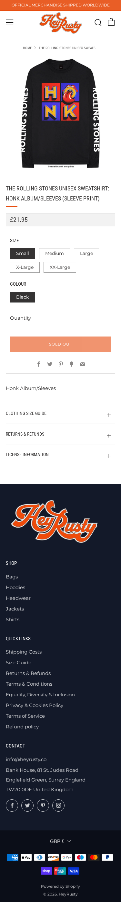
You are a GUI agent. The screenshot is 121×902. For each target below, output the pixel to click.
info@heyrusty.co (26, 759)
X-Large (25, 267)
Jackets (15, 609)
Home (27, 48)
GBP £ (57, 841)
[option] (60, 113)
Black (22, 297)
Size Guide (18, 662)
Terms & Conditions (29, 684)
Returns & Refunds (28, 673)
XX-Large (60, 267)
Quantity (20, 318)
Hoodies (15, 587)
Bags (12, 577)
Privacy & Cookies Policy (34, 705)
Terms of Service (25, 716)
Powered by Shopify (60, 886)
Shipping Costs (24, 652)
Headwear (18, 598)
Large (86, 253)
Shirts (12, 619)
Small (22, 253)
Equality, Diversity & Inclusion (40, 694)
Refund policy (22, 727)
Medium (54, 253)
